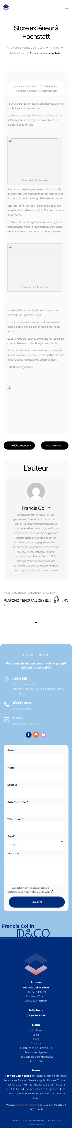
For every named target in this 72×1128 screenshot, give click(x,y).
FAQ (36, 1039)
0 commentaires (49, 90)
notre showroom (26, 1104)
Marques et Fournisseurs (36, 1047)
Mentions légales (36, 1052)
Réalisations (52, 86)
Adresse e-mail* (17, 802)
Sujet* (11, 836)
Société (12, 784)
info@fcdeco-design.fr (26, 724)
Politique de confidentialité (36, 1056)
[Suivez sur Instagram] (36, 735)
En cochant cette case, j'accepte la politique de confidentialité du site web (28, 889)
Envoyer (36, 902)
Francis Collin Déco (24, 684)
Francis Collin (23, 86)
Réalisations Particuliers (27, 90)
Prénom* (13, 750)
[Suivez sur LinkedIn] (43, 735)
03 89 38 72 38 (21, 708)
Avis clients (36, 1030)
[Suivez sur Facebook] (29, 735)
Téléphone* (15, 819)
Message (13, 853)
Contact (36, 1043)
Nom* (11, 767)
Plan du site (36, 1061)
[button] (63, 602)
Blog (36, 1034)
